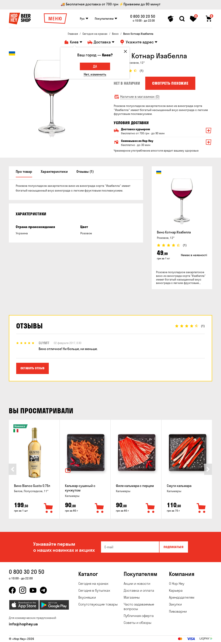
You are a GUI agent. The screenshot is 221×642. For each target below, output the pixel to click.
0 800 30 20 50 (142, 16)
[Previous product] (12, 469)
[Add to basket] (48, 508)
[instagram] (22, 590)
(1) (142, 71)
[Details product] (182, 199)
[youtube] (33, 590)
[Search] (181, 19)
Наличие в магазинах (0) (139, 97)
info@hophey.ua (23, 623)
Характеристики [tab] (54, 171)
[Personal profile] (170, 19)
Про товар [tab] (24, 171)
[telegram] (43, 590)
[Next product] (208, 469)
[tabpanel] (52, 94)
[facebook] (12, 590)
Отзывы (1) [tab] (85, 171)
